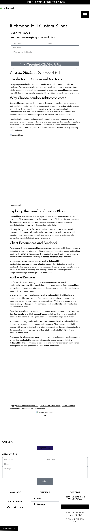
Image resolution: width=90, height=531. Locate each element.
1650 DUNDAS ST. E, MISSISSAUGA (75, 497)
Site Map (40, 504)
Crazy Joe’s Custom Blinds (50, 405)
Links (38, 498)
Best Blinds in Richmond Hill (27, 405)
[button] (85, 14)
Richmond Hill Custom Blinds (33, 408)
